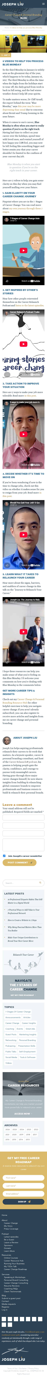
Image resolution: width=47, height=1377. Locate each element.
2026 (7, 1129)
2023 (29, 1129)
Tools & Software (27, 1057)
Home (7, 28)
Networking (10, 1040)
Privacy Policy (34, 1369)
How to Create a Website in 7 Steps (22, 920)
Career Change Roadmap (15, 1269)
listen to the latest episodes (29, 305)
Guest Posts (10, 1034)
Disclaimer (23, 1369)
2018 (28, 1134)
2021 (7, 1134)
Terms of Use (12, 1369)
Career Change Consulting (16, 1283)
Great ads (30, 1029)
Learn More (9, 1251)
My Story (8, 1226)
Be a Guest (9, 1239)
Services (5, 1274)
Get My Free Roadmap (22, 995)
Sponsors (8, 1245)
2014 (21, 1139)
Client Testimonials (12, 1291)
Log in (4, 1309)
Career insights (29, 1023)
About (4, 1220)
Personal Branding (27, 1040)
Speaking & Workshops (14, 1277)
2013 (28, 1139)
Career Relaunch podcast (23, 762)
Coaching (9, 1029)
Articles (26, 1017)
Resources (6, 1255)
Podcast (5, 1234)
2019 (21, 1134)
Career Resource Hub (14, 1260)
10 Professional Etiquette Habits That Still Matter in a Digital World (25, 901)
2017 (35, 1134)
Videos (8, 1063)
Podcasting (10, 1046)
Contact (5, 1301)
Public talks (10, 1051)
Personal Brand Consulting (16, 1280)
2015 (14, 1139)
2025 (15, 1129)
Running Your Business (14, 1263)
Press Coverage (11, 1229)
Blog (4, 1295)
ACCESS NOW (22, 1113)
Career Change (12, 1023)
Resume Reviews (12, 1286)
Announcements (13, 1017)
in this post (30, 395)
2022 (36, 1129)
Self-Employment (27, 1051)
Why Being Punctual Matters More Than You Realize (25, 929)
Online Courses (11, 1258)
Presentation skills (26, 1046)
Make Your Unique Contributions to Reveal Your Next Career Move (23, 939)
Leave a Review (11, 1242)
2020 (14, 1134)
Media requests (9, 1304)
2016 (7, 1139)
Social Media (11, 1057)
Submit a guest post (11, 1298)
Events (20, 1029)
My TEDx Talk (10, 1266)
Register (5, 1307)
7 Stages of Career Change (18, 1011)
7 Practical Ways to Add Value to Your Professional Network (23, 911)
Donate (7, 1248)
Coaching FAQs (11, 1288)
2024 (22, 1129)
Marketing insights (27, 1034)
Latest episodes (11, 1237)
